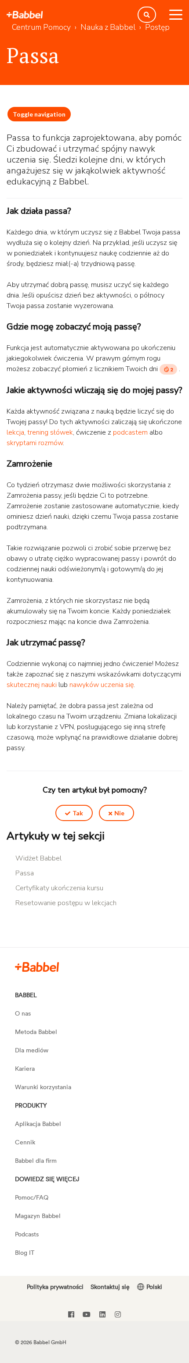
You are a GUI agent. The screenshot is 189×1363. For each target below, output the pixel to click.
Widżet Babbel (38, 858)
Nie (119, 813)
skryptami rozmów (35, 443)
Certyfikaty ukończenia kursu (59, 888)
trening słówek (50, 432)
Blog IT (24, 1252)
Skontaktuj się (110, 1286)
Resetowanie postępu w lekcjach (65, 903)
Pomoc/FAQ (31, 1197)
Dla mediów (31, 1050)
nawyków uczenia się (101, 685)
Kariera (25, 1068)
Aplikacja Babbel (38, 1123)
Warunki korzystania (43, 1087)
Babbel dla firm (36, 1160)
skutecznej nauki (32, 685)
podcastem (130, 432)
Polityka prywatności (55, 1286)
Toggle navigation (39, 114)
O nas (23, 1013)
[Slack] (37, 966)
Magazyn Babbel (38, 1215)
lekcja (15, 432)
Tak (78, 813)
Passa (24, 873)
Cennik (25, 1142)
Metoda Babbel (36, 1031)
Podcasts (27, 1234)
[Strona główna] (25, 15)
